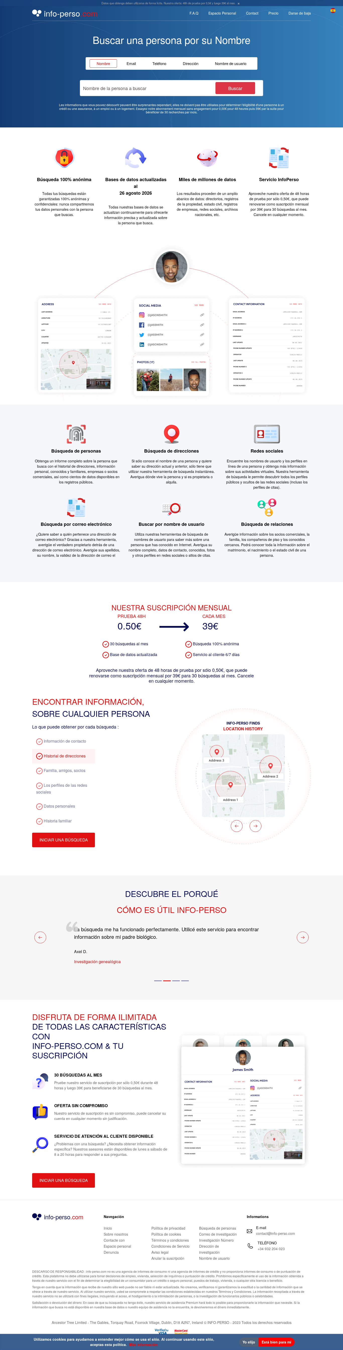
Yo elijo (249, 1341)
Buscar (235, 88)
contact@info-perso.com (275, 1233)
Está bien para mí (276, 1341)
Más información (143, 1344)
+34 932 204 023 (271, 1248)
